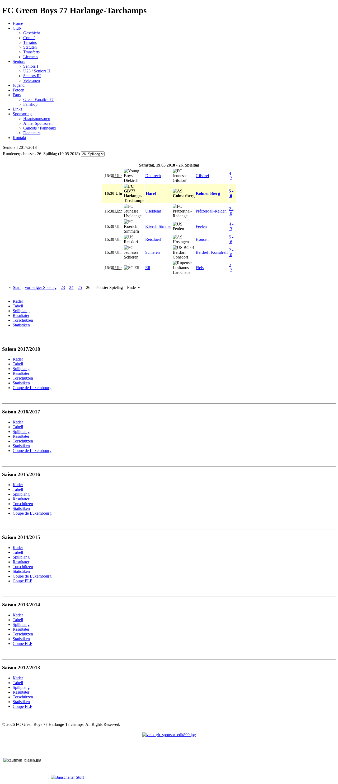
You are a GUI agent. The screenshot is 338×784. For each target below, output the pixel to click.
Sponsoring (22, 114)
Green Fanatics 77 (38, 99)
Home (18, 23)
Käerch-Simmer (158, 226)
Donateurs (31, 133)
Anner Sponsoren (38, 123)
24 (71, 287)
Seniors (19, 61)
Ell (147, 267)
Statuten (30, 47)
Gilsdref (202, 175)
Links (17, 109)
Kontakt (19, 137)
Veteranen (31, 80)
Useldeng (153, 211)
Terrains (30, 42)
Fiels (200, 267)
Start (17, 287)
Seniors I (30, 66)
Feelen (201, 226)
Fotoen (18, 90)
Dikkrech (153, 175)
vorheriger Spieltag (41, 287)
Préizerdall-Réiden (211, 211)
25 (80, 287)
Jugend (19, 85)
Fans (17, 95)
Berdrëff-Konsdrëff (212, 252)
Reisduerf (153, 239)
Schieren (152, 252)
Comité (29, 37)
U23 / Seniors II (36, 71)
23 (63, 287)
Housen (202, 239)
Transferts (31, 52)
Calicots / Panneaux (39, 128)
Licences (30, 56)
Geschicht (31, 33)
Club (17, 28)
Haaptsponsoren (36, 118)
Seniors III (32, 75)
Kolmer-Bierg (208, 193)
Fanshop (30, 104)
